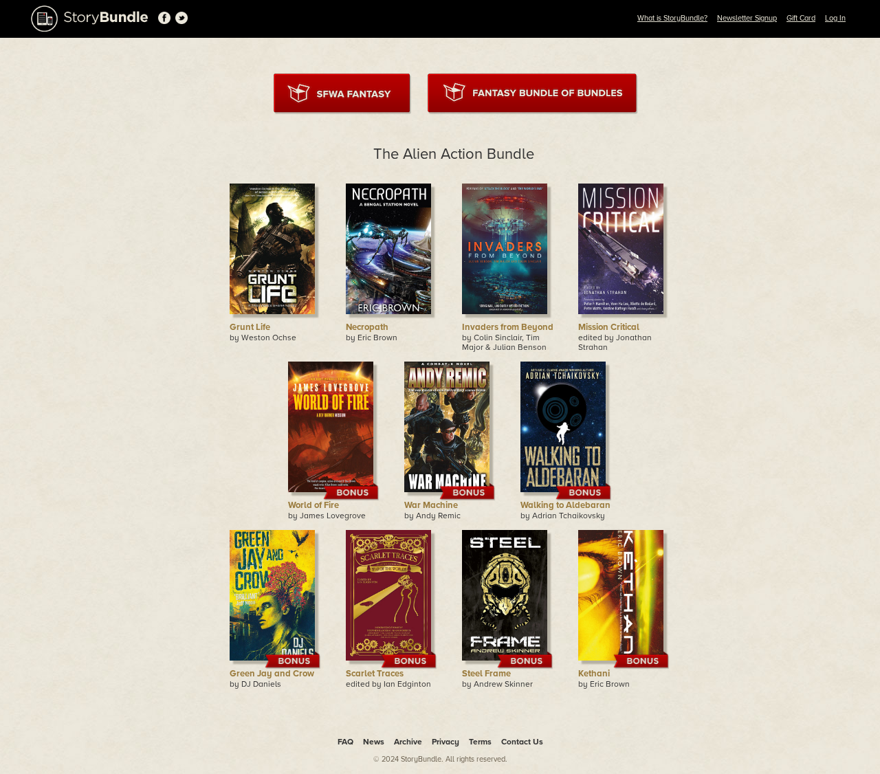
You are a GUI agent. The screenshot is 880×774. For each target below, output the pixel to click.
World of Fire (313, 505)
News (373, 742)
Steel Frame (486, 673)
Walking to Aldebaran (565, 505)
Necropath (367, 327)
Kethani (594, 673)
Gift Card (800, 18)
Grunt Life (250, 327)
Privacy (445, 742)
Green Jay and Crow (272, 673)
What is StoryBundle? (672, 18)
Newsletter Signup (747, 18)
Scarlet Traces (375, 673)
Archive (408, 742)
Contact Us (522, 742)
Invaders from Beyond (507, 327)
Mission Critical (608, 327)
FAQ (345, 742)
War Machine (431, 505)
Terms (480, 742)
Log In (835, 18)
